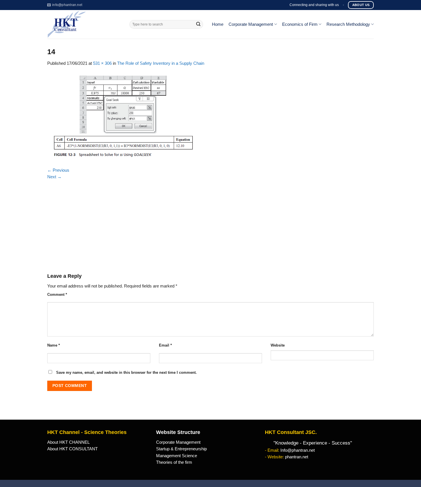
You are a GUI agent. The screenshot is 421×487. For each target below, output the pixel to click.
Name (53, 345)
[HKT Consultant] (84, 24)
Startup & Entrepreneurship (181, 449)
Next (54, 177)
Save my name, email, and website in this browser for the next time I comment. (126, 372)
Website (278, 345)
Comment (57, 294)
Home (217, 24)
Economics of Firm (300, 24)
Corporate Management (251, 24)
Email (165, 345)
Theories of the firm (174, 462)
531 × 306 (102, 63)
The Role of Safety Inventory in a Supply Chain (160, 63)
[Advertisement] (210, 223)
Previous (58, 170)
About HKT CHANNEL (68, 442)
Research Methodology (348, 24)
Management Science (176, 455)
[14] (123, 116)
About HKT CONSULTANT (72, 449)
